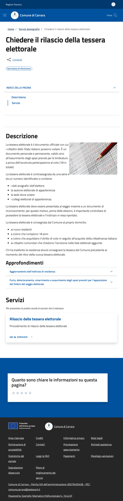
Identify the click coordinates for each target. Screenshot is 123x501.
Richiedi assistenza (101, 444)
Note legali (97, 438)
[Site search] (115, 15)
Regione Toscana (14, 4)
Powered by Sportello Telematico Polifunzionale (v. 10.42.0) (40, 496)
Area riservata (16, 438)
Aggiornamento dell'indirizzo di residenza (32, 271)
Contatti (40, 444)
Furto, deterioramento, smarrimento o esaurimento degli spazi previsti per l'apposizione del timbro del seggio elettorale (58, 282)
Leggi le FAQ (42, 456)
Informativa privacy (74, 438)
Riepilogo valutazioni (102, 456)
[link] (22, 337)
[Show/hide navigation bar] (5, 15)
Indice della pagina (18, 88)
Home (11, 29)
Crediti (39, 438)
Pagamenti (69, 456)
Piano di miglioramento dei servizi (46, 473)
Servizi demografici (29, 29)
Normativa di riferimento (19, 68)
